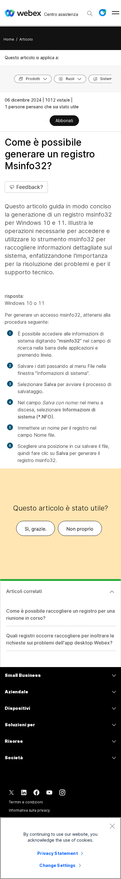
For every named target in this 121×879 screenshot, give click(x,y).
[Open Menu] (115, 12)
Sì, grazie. (35, 529)
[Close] (112, 826)
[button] (102, 12)
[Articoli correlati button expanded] (112, 592)
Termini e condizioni (26, 802)
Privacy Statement (57, 853)
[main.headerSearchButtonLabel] (90, 11)
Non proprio (79, 529)
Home (9, 39)
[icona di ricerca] (90, 13)
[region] (60, 848)
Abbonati (64, 120)
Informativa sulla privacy (29, 810)
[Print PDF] (44, 121)
